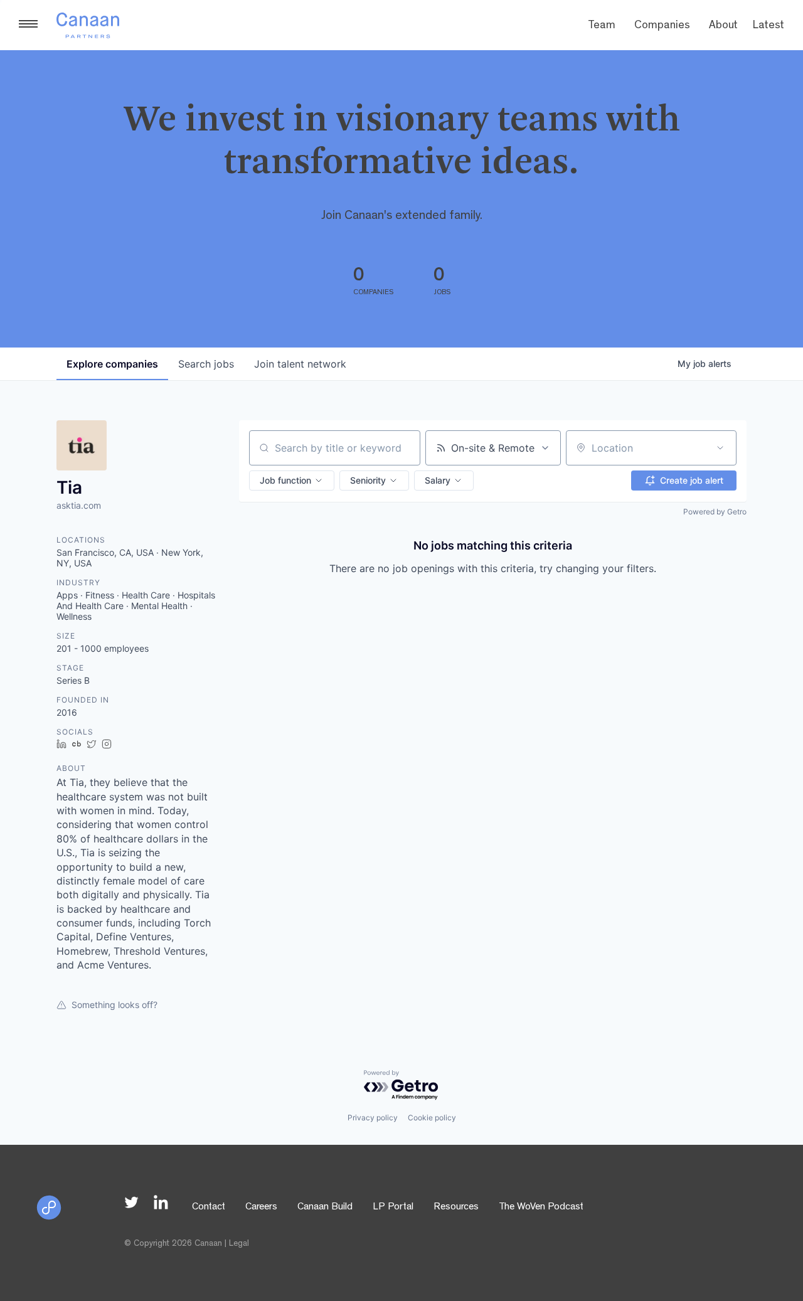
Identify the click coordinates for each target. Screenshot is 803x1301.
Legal (239, 1244)
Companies (662, 26)
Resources (456, 1208)
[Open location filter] (720, 448)
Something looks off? (114, 1004)
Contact (208, 1208)
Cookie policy (432, 1117)
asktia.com (78, 505)
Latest (768, 26)
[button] (291, 480)
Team (601, 26)
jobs (206, 364)
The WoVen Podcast (541, 1208)
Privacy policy (373, 1117)
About (723, 26)
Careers (261, 1208)
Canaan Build (325, 1208)
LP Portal (393, 1208)
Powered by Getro (715, 511)
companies (112, 364)
